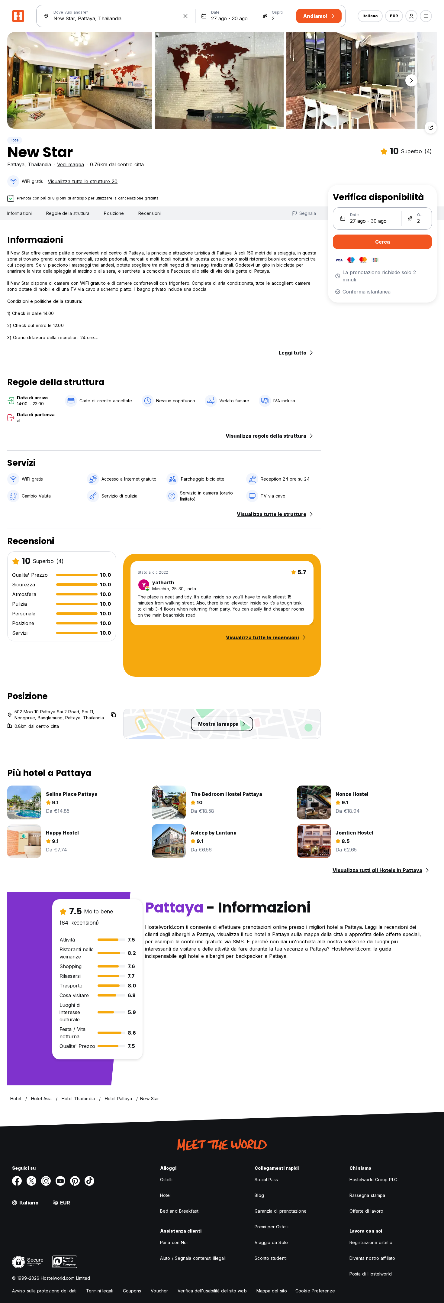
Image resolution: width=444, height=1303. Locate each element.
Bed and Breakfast (179, 1211)
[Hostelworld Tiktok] (89, 1181)
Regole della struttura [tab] (67, 213)
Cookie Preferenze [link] (315, 1290)
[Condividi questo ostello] (431, 128)
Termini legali (99, 1290)
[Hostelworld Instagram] (46, 1181)
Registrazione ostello (370, 1242)
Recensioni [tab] (149, 213)
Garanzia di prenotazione (280, 1211)
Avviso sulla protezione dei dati (44, 1290)
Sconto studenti (271, 1258)
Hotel (15, 140)
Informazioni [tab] (19, 213)
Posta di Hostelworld (370, 1273)
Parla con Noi (174, 1242)
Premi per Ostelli (271, 1226)
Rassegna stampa (367, 1195)
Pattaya (15, 164)
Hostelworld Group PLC (373, 1179)
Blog (259, 1195)
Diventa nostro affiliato (372, 1258)
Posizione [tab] (114, 213)
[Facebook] (17, 1181)
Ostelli (166, 1179)
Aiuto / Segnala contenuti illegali (193, 1258)
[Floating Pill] (411, 80)
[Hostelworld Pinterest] (75, 1181)
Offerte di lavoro (366, 1211)
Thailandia (39, 164)
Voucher (159, 1290)
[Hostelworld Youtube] (60, 1181)
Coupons (132, 1290)
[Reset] (185, 16)
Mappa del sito (271, 1290)
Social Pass (266, 1179)
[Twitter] (31, 1181)
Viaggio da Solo (271, 1242)
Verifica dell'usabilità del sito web (212, 1290)
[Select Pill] (411, 16)
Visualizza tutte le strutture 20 (82, 181)
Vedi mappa (70, 164)
